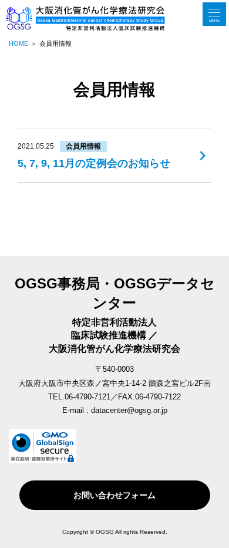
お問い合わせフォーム (114, 495)
